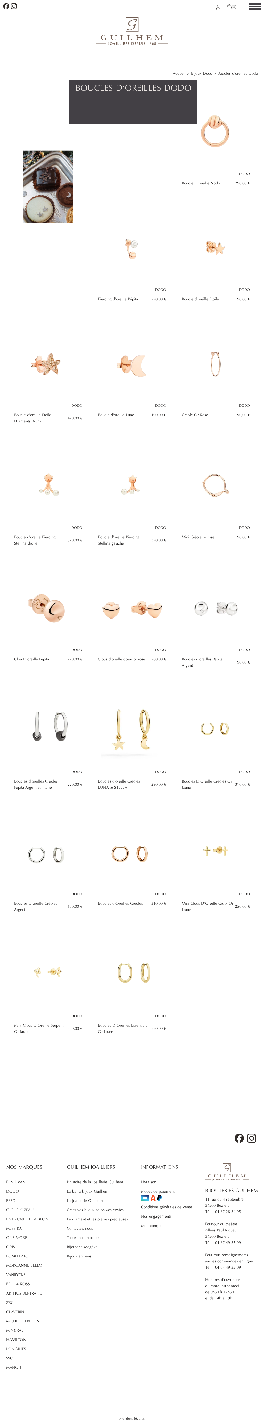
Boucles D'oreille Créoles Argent (35, 906)
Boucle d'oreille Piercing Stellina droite (35, 540)
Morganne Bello (24, 1265)
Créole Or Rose (195, 415)
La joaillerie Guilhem (85, 1200)
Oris (10, 1247)
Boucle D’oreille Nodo (201, 183)
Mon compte (151, 1225)
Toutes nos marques (83, 1237)
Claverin (15, 1312)
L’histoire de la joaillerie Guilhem (95, 1182)
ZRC (9, 1302)
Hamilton (16, 1339)
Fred (11, 1200)
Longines (16, 1349)
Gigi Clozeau (20, 1210)
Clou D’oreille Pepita (31, 659)
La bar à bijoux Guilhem (88, 1191)
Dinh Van (16, 1182)
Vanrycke (16, 1274)
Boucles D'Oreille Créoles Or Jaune (207, 784)
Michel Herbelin (23, 1321)
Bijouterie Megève (82, 1247)
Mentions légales (132, 1419)
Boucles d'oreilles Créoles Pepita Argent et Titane (36, 784)
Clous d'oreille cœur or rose (121, 659)
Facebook (6, 6)
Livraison (148, 1182)
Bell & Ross (18, 1284)
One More (16, 1237)
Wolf (12, 1358)
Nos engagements (156, 1216)
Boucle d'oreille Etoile (200, 299)
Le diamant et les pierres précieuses (97, 1219)
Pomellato (17, 1256)
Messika (14, 1228)
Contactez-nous (80, 1228)
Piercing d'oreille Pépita (118, 299)
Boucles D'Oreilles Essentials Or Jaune (122, 1028)
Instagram (14, 6)
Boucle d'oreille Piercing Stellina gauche (118, 540)
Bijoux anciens (79, 1256)
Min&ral (14, 1330)
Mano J (13, 1367)
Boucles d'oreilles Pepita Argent (202, 662)
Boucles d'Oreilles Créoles (120, 903)
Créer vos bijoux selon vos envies (95, 1210)
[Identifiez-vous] (218, 7)
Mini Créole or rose (198, 537)
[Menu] (255, 7)
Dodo (12, 1191)
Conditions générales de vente (166, 1207)
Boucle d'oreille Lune (116, 415)
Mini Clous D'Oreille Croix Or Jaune (207, 906)
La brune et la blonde (30, 1219)
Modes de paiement (158, 1191)
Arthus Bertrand (24, 1293)
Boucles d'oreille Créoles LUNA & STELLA (119, 784)
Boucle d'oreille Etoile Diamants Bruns (32, 418)
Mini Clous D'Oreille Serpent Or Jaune (38, 1028)
